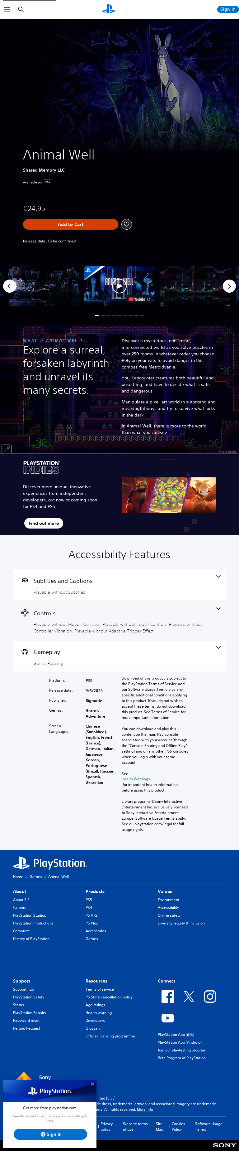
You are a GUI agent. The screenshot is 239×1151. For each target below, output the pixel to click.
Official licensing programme (110, 1036)
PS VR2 (91, 915)
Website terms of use (135, 1126)
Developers (95, 1020)
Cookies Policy (178, 1126)
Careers (19, 907)
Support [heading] (21, 981)
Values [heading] (165, 891)
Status (18, 1004)
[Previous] (9, 286)
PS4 (89, 907)
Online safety (169, 915)
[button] (119, 286)
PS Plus (92, 923)
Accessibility (168, 907)
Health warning (99, 1012)
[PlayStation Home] (108, 9)
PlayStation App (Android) (180, 1042)
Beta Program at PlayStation (182, 1058)
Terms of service (100, 989)
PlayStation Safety (28, 997)
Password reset (26, 1020)
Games (36, 876)
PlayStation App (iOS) (176, 1034)
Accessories (96, 931)
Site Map (159, 1126)
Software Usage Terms (209, 1126)
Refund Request (26, 1028)
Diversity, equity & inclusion (181, 923)
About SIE (21, 899)
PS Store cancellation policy (109, 997)
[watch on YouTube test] (139, 299)
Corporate (21, 931)
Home (18, 876)
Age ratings (95, 1004)
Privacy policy (107, 1126)
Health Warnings (136, 779)
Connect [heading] (166, 981)
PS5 (89, 899)
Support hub (23, 989)
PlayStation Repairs (29, 1012)
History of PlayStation (31, 938)
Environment (168, 899)
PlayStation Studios (29, 915)
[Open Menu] (7, 9)
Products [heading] (95, 891)
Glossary (93, 1028)
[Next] (229, 286)
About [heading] (19, 891)
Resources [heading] (96, 981)
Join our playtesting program (182, 1050)
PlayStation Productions (33, 923)
